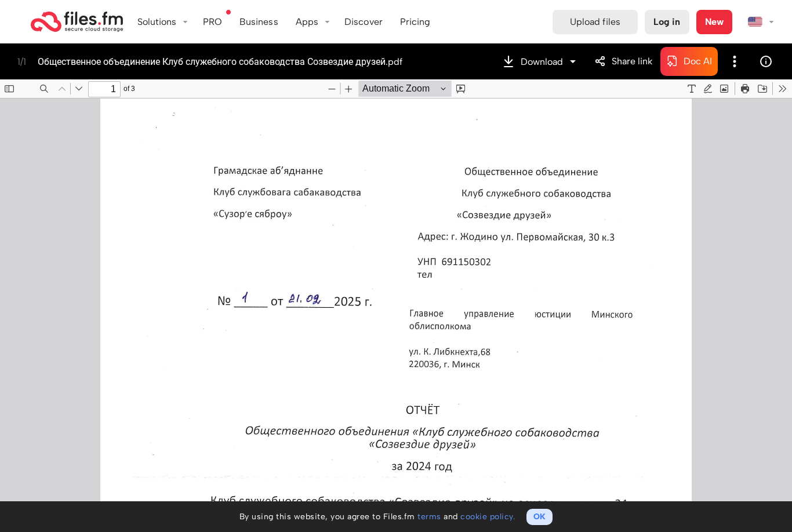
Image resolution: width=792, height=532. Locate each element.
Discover (363, 21)
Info (765, 61)
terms (429, 517)
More (734, 61)
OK (539, 517)
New (714, 21)
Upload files (595, 21)
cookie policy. (487, 517)
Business (258, 21)
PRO (212, 21)
